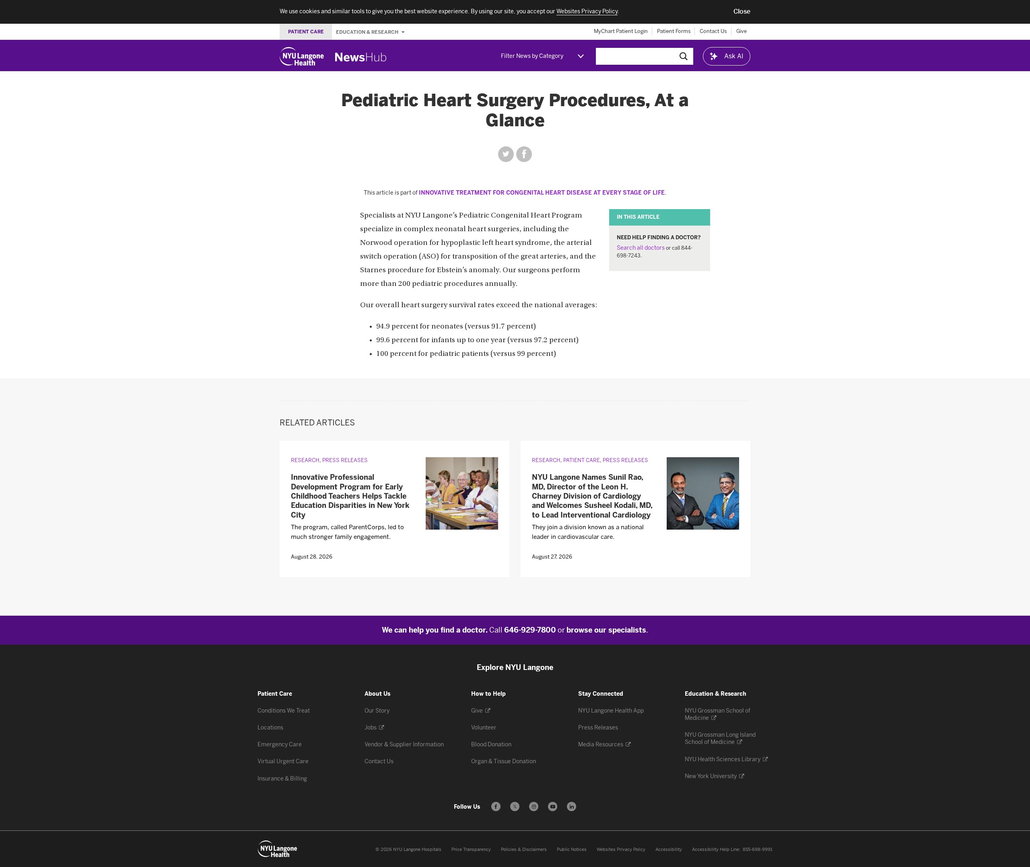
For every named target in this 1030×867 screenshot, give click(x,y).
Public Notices (572, 849)
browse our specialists (606, 630)
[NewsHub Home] (361, 57)
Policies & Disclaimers (524, 849)
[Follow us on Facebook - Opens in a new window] (496, 806)
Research (305, 460)
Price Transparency (471, 849)
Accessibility (668, 849)
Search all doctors (641, 247)
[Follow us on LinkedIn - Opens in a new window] (571, 806)
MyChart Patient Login (621, 31)
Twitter (506, 154)
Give (741, 31)
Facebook (524, 154)
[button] (741, 11)
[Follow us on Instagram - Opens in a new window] (533, 806)
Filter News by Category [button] (532, 56)
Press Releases (345, 460)
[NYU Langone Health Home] (302, 56)
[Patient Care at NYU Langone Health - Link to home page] (278, 848)
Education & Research (368, 31)
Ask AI (734, 56)
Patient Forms (674, 31)
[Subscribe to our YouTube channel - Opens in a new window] (552, 806)
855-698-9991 (757, 849)
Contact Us (713, 31)
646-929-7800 (530, 630)
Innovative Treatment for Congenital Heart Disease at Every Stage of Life (542, 192)
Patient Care (581, 460)
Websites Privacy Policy (621, 849)
